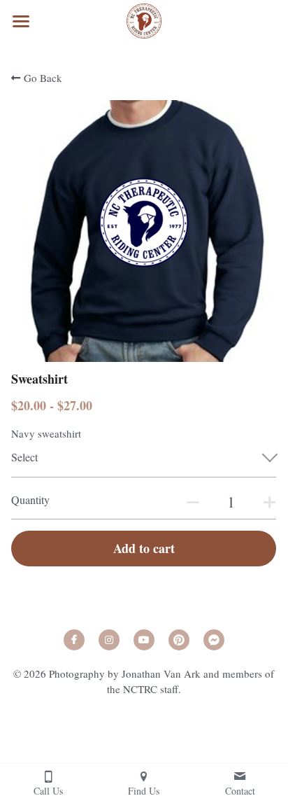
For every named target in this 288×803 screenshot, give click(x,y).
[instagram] (109, 639)
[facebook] (74, 639)
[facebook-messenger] (213, 639)
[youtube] (144, 639)
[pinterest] (178, 639)
